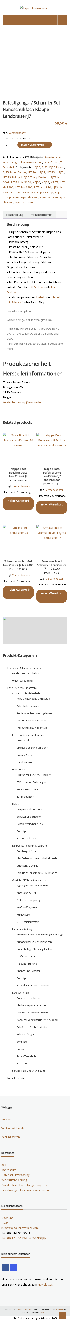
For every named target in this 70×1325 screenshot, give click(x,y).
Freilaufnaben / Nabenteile (32, 727)
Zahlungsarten (10, 1137)
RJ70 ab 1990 (29, 197)
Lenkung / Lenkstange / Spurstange (37, 873)
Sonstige (22, 831)
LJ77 (14, 192)
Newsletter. (45, 1284)
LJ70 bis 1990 (23, 187)
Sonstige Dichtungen (28, 789)
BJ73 (45, 167)
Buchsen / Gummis (27, 865)
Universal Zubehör (22, 680)
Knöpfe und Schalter (28, 971)
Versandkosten (18, 133)
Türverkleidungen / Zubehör (33, 985)
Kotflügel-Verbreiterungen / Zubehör (37, 1020)
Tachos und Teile (26, 838)
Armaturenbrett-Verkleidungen (34, 941)
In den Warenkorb (32, 145)
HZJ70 (32, 172)
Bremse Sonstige (26, 755)
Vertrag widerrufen (13, 1128)
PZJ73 (31, 192)
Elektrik (16, 804)
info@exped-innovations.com (20, 1228)
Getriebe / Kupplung (28, 900)
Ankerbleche (24, 740)
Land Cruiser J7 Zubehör (25, 673)
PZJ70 (22, 192)
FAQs (4, 1223)
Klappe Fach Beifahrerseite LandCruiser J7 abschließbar (52, 474)
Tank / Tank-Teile (26, 1056)
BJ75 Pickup (56, 167)
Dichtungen (18, 769)
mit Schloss (36, 287)
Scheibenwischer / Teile (30, 824)
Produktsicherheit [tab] (41, 214)
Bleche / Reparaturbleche (31, 1005)
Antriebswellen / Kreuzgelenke (34, 713)
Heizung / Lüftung (27, 963)
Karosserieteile (20, 992)
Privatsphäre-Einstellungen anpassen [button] (25, 1185)
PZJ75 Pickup (44, 192)
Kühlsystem (23, 914)
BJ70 (37, 167)
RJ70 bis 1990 (49, 197)
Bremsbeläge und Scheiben (32, 747)
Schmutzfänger (25, 1034)
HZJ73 (51, 172)
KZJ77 (54, 182)
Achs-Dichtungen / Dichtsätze (33, 698)
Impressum (8, 1170)
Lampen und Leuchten (29, 809)
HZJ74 (60, 172)
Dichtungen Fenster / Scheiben (34, 775)
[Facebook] (5, 1267)
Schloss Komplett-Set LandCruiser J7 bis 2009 (18, 563)
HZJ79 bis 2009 (21, 182)
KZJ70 (36, 182)
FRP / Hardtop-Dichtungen (31, 782)
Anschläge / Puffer (27, 851)
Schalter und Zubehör (29, 816)
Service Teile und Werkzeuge (28, 1070)
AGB (4, 1165)
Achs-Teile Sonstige (28, 706)
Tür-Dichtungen (25, 796)
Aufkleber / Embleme (29, 998)
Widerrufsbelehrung (14, 1180)
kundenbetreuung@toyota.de (22, 402)
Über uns (7, 1218)
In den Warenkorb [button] (18, 500)
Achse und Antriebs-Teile (26, 693)
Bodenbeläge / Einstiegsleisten (34, 949)
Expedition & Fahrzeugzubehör (25, 668)
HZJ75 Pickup (11, 177)
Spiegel (21, 1049)
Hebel (40, 297)
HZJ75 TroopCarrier (34, 177)
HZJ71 (41, 172)
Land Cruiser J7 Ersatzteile (22, 688)
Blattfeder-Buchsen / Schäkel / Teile (37, 858)
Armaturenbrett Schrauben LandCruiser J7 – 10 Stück (51, 564)
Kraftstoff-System (27, 907)
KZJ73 (45, 182)
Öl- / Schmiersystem (28, 922)
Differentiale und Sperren (31, 720)
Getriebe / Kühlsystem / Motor (29, 880)
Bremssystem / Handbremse (28, 735)
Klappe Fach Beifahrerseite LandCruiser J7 (18, 472)
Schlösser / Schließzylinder (32, 1027)
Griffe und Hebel (26, 956)
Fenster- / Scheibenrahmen (32, 1012)
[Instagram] (13, 1267)
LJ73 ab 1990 (42, 187)
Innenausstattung (31, 162)
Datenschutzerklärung (15, 1175)
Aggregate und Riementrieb (32, 885)
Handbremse (24, 762)
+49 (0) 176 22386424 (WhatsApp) (24, 1238)
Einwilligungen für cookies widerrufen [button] (25, 1190)
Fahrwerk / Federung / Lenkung (29, 845)
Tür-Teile (22, 1063)
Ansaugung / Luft (26, 892)
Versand (6, 1119)
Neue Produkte (16, 1078)
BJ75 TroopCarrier (14, 172)
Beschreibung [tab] (14, 214)
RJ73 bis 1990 (24, 202)
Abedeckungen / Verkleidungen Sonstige (40, 934)
